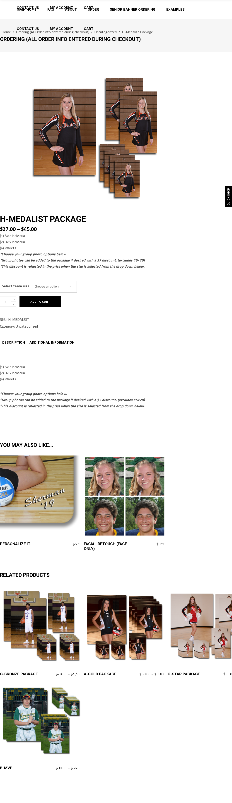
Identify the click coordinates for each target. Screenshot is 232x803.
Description (13, 342)
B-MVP (6, 768)
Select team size (15, 286)
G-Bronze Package (19, 674)
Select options (67, 674)
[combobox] (54, 286)
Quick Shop (228, 197)
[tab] (13, 343)
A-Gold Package (100, 674)
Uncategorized (105, 32)
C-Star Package (184, 674)
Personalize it (15, 544)
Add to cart (40, 301)
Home (6, 32)
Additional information (52, 342)
